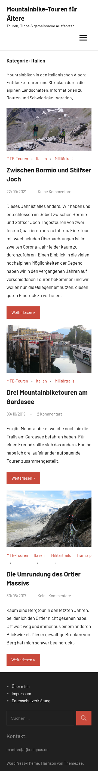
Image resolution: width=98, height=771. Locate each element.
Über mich (21, 686)
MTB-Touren (17, 158)
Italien (41, 158)
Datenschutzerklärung (31, 700)
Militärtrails (64, 158)
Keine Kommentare (54, 191)
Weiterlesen (21, 312)
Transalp (83, 555)
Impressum (21, 693)
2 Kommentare (50, 413)
